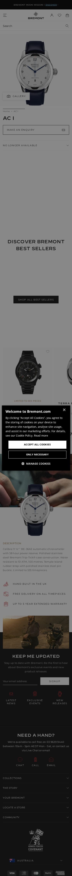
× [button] (64, 410)
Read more (41, 436)
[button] (36, 463)
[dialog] (36, 438)
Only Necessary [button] (37, 454)
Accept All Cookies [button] (37, 444)
